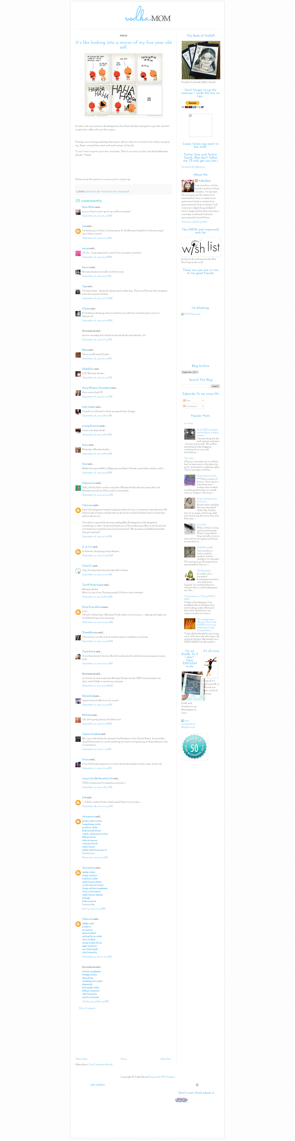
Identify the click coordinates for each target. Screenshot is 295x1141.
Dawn (85, 445)
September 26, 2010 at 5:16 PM (96, 276)
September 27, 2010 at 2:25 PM (96, 749)
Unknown (87, 505)
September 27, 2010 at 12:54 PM (97, 705)
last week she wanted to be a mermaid (107, 192)
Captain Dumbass (91, 734)
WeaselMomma (90, 632)
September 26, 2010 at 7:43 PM (97, 377)
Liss (84, 226)
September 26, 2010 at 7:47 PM (97, 396)
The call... (189, 458)
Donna (86, 759)
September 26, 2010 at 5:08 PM (97, 257)
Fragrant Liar (89, 483)
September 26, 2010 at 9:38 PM (97, 472)
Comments (191, 406)
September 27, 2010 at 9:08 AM (97, 641)
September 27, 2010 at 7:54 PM (97, 768)
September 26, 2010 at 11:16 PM (97, 536)
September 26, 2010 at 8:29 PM (97, 453)
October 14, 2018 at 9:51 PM (95, 1001)
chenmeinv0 (88, 816)
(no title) (188, 423)
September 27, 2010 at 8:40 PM (97, 787)
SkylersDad (88, 696)
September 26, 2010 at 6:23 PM (97, 339)
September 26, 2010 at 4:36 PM (97, 216)
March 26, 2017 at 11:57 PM (95, 857)
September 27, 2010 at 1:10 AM (97, 574)
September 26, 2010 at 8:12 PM (97, 434)
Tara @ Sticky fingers (93, 585)
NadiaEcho (88, 369)
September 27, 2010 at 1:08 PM (97, 724)
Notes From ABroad (92, 607)
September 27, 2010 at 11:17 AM (97, 663)
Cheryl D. (87, 566)
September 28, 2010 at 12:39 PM (97, 806)
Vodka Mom (204, 181)
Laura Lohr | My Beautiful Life (97, 778)
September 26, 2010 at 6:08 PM (97, 320)
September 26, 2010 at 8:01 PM (97, 415)
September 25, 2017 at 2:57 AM (97, 957)
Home (124, 1059)
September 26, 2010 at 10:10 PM (97, 495)
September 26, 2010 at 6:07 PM (97, 298)
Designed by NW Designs (161, 1077)
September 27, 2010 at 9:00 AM (97, 622)
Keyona (86, 267)
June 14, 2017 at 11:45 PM (93, 908)
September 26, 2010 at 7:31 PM (97, 358)
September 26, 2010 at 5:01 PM (97, 238)
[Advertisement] (123, 1034)
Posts (188, 400)
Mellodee (87, 715)
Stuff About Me (205, 547)
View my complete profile (194, 222)
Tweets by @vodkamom (193, 167)
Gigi (84, 286)
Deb (84, 797)
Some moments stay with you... (207, 500)
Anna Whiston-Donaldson (96, 388)
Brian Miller (88, 207)
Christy (86, 308)
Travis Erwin (88, 651)
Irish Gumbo (88, 407)
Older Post (165, 1059)
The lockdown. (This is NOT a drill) (200, 598)
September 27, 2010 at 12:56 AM (97, 555)
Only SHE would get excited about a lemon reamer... (208, 432)
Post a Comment (87, 1008)
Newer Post (81, 1059)
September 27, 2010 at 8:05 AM (97, 597)
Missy (85, 350)
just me (85, 248)
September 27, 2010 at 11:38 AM (97, 686)
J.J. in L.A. (87, 547)
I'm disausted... (204, 570)
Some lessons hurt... (207, 476)
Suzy (84, 464)
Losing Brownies (91, 426)
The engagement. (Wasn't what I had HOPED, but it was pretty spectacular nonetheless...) (206, 625)
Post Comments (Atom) (100, 1064)
